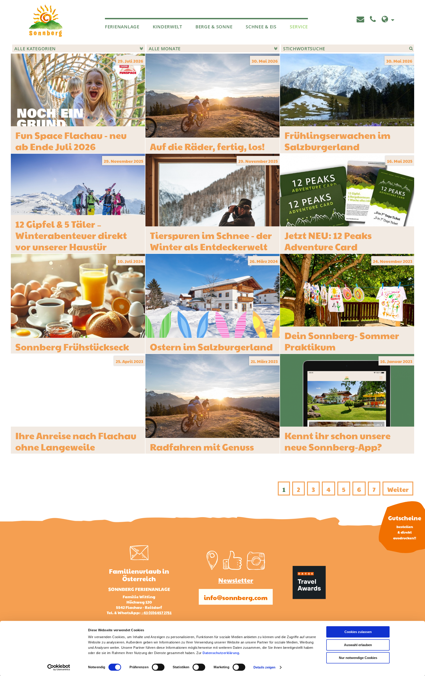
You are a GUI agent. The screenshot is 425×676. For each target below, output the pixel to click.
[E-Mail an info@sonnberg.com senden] (361, 19)
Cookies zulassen (358, 632)
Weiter (398, 488)
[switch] (158, 667)
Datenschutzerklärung (221, 653)
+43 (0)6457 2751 (156, 612)
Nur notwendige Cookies (358, 658)
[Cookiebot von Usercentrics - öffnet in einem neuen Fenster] (58, 667)
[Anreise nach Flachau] (212, 568)
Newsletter (235, 579)
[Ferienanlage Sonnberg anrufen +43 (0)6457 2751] (374, 19)
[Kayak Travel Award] (309, 597)
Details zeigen (264, 667)
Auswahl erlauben (358, 645)
